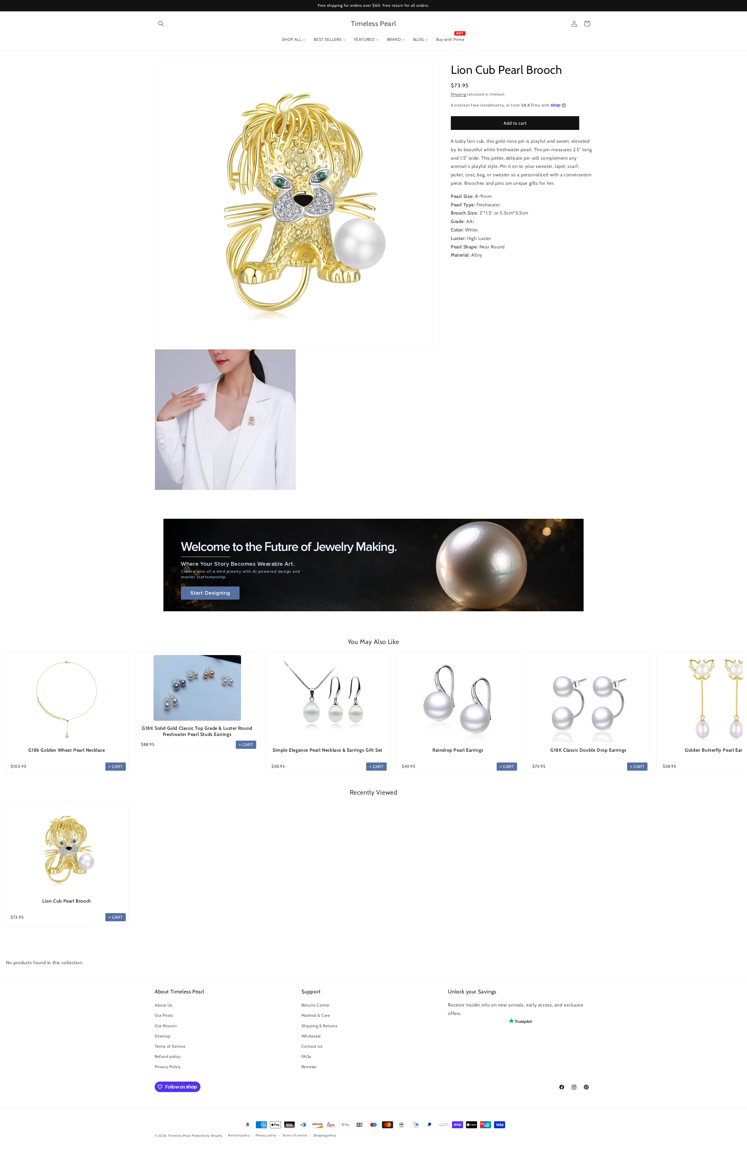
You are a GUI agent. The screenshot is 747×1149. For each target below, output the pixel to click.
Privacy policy (266, 1135)
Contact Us (312, 1046)
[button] (161, 23)
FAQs (306, 1056)
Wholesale (311, 1036)
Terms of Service (170, 1046)
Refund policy (168, 1056)
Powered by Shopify (207, 1136)
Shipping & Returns (319, 1025)
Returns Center (315, 1005)
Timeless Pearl (179, 1136)
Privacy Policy (167, 1066)
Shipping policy (325, 1135)
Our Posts (164, 1015)
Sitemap (162, 1036)
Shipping (458, 94)
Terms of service (295, 1135)
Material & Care (315, 1015)
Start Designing (210, 593)
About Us (163, 1005)
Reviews (309, 1066)
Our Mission (166, 1025)
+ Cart (115, 766)
